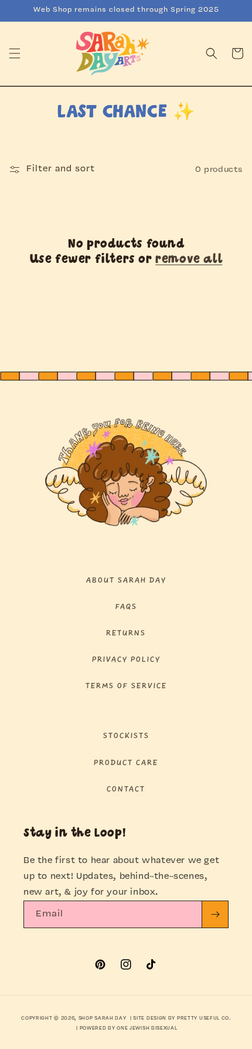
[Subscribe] (215, 914)
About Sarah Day (126, 580)
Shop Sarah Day (103, 1018)
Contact (126, 789)
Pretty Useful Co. (204, 1018)
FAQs (126, 607)
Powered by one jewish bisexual (129, 1028)
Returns (126, 633)
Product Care (126, 763)
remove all (188, 260)
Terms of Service (126, 686)
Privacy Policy (126, 659)
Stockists (126, 736)
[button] (15, 53)
